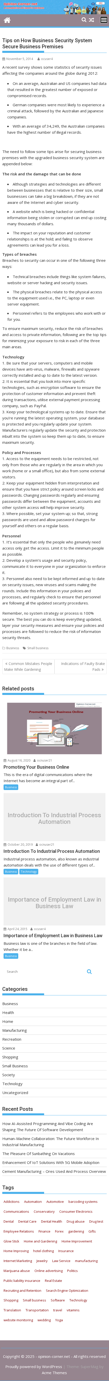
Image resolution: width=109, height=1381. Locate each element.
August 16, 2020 (18, 760)
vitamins (73, 1310)
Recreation (11, 1039)
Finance (44, 1231)
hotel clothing (43, 1251)
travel (57, 1310)
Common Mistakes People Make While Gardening (28, 666)
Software (58, 1300)
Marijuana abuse (17, 1270)
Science (8, 1048)
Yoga (59, 1320)
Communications (16, 1211)
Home (7, 1021)
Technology (29, 871)
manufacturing (86, 1260)
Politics (72, 1270)
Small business (37, 648)
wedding (44, 1320)
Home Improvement (77, 1241)
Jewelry (42, 1260)
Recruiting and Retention (22, 1290)
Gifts (92, 1231)
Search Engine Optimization (67, 1290)
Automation (33, 1201)
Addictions (12, 1201)
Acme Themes (54, 1372)
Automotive (55, 1201)
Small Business (15, 1065)
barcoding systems (83, 1201)
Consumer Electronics (76, 1211)
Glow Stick (11, 1241)
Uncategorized (15, 1092)
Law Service (61, 1260)
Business (12, 648)
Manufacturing (14, 1030)
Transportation (37, 1310)
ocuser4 (47, 59)
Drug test (96, 1221)
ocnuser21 (44, 760)
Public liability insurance (22, 1280)
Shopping (10, 1056)
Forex (59, 1231)
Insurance (66, 1251)
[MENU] (104, 19)
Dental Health (51, 1221)
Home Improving (16, 1251)
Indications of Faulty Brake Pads (83, 666)
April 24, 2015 (17, 929)
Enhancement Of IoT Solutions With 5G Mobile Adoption (50, 1162)
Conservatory (44, 1211)
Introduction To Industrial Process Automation (54, 818)
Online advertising (48, 1270)
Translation (12, 1310)
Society (8, 1074)
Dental (9, 1221)
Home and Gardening (40, 1241)
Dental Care (27, 1221)
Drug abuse (76, 1221)
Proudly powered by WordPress (33, 1366)
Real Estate (53, 1280)
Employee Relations (19, 1231)
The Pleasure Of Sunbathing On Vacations (38, 1153)
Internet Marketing (18, 1260)
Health (8, 1012)
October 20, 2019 (20, 844)
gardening (76, 1231)
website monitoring (18, 1320)
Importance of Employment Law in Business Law (54, 902)
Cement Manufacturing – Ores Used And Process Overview (54, 1171)
